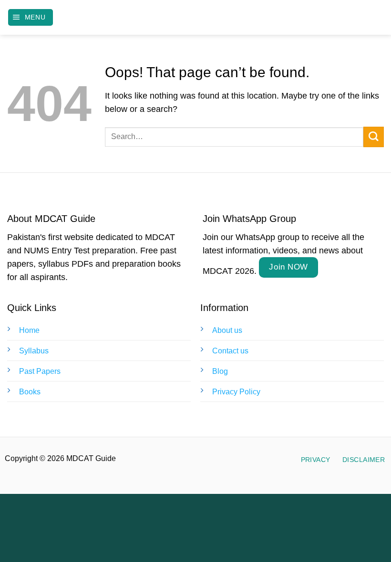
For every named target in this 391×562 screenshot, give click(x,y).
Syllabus (34, 351)
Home (29, 330)
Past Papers (40, 371)
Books (30, 392)
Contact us (230, 351)
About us (227, 330)
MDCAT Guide (195, 17)
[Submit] (373, 137)
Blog (220, 371)
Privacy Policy (236, 392)
